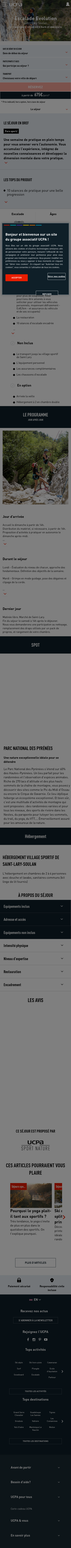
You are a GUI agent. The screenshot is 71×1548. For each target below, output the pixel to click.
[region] (35, 259)
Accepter (17, 277)
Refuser (46, 294)
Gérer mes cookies (56, 276)
